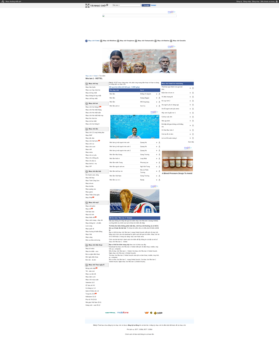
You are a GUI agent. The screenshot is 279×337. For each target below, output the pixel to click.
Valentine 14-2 (90, 282)
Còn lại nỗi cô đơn (167, 134)
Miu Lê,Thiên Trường (144, 171)
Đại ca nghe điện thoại (93, 254)
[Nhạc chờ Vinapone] (136, 313)
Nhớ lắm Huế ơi (115, 158)
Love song (89, 226)
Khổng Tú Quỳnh (145, 94)
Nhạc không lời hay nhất (93, 95)
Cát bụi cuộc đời (167, 117)
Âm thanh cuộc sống (92, 175)
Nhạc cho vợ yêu (91, 155)
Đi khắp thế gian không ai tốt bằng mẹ (172, 125)
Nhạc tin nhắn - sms (92, 251)
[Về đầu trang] (276, 334)
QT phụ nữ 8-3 (90, 285)
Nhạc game (89, 192)
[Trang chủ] (2, 1)
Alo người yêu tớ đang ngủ (170, 105)
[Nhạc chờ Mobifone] (123, 313)
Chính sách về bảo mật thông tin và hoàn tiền (139, 334)
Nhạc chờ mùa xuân (92, 279)
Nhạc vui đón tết (91, 274)
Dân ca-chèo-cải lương (93, 240)
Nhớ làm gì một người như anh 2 (120, 150)
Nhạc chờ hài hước (92, 141)
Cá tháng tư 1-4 (90, 288)
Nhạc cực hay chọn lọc (93, 90)
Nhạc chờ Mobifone (109, 40)
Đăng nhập (247, 1)
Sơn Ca (142, 106)
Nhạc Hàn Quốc (91, 87)
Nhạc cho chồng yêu (92, 158)
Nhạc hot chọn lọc (91, 118)
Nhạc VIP (89, 166)
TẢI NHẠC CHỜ (98, 6)
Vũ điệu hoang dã (167, 97)
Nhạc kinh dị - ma (91, 163)
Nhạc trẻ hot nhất (91, 121)
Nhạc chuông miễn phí (13, 1)
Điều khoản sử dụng (268, 1)
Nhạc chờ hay (93, 83)
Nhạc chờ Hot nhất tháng (93, 110)
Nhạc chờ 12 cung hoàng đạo (95, 132)
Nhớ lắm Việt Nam (115, 176)
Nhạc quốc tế (90, 229)
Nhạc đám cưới (90, 277)
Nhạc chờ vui (90, 144)
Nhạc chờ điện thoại (95, 245)
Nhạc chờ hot (93, 103)
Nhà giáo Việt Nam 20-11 (93, 302)
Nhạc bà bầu (90, 186)
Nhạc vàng (89, 237)
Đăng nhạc (255, 1)
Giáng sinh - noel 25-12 (93, 305)
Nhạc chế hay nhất (91, 98)
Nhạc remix (89, 152)
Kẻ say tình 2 (166, 101)
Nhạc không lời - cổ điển (93, 223)
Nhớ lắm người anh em (117, 166)
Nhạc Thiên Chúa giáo (93, 195)
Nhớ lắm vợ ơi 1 (115, 180)
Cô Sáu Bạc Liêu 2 (168, 130)
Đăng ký (239, 1)
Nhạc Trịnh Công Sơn (92, 180)
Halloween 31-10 (91, 296)
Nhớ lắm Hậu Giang (116, 154)
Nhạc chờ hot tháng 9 (92, 107)
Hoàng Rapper (144, 98)
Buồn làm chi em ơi (168, 93)
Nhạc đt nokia (90, 248)
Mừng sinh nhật (90, 268)
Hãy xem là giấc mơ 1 (169, 113)
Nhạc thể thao (90, 178)
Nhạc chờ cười (90, 146)
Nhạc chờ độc (93, 129)
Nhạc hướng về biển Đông (94, 231)
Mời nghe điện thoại (92, 257)
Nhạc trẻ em (89, 183)
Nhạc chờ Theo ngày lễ (96, 265)
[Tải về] (159, 94)
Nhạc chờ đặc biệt (95, 171)
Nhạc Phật (89, 197)
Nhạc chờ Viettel (93, 40)
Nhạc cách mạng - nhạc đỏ (94, 220)
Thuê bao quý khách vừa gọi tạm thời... (172, 88)
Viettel (96, 76)
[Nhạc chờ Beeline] (151, 313)
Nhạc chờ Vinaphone (127, 40)
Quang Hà (143, 142)
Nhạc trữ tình (90, 214)
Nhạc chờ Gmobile (179, 40)
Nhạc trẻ (88, 209)
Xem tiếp (191, 142)
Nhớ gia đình (166, 121)
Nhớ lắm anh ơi (114, 106)
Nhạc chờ (89, 76)
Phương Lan (144, 162)
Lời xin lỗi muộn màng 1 (169, 138)
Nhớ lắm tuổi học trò (116, 171)
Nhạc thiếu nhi (90, 217)
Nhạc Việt (89, 234)
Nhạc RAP (89, 135)
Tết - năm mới (90, 271)
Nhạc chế (89, 149)
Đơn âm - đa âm (91, 260)
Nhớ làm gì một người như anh (119, 142)
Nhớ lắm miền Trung (116, 162)
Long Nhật (143, 158)
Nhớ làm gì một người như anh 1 (120, 146)
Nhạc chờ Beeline (163, 40)
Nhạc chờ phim (90, 206)
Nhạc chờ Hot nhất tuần (93, 112)
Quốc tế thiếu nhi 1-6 (92, 291)
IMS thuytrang (144, 102)
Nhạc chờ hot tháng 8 (92, 124)
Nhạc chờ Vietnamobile (146, 40)
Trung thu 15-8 (90, 294)
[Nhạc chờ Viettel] (110, 313)
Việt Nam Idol (90, 212)
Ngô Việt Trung (145, 166)
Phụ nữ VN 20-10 (91, 299)
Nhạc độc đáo (90, 138)
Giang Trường (144, 154)
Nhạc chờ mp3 (94, 202)
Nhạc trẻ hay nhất (91, 93)
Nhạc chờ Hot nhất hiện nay (94, 115)
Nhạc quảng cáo (91, 189)
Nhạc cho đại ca (91, 161)
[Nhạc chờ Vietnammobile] (146, 313)
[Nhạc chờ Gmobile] (158, 313)
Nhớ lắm (112, 94)
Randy (142, 180)
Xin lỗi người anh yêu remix (170, 109)
